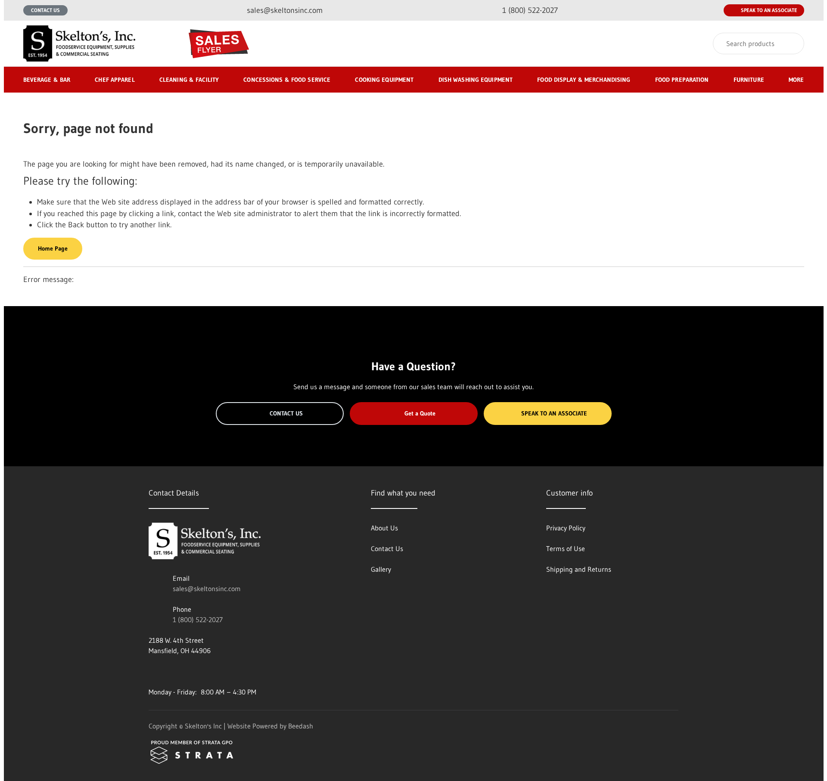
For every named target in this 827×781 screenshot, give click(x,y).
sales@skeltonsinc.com (207, 588)
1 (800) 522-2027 (198, 619)
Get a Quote (419, 413)
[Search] (792, 43)
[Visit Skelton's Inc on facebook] (152, 671)
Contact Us (45, 10)
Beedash (300, 726)
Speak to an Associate (769, 10)
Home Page (53, 248)
